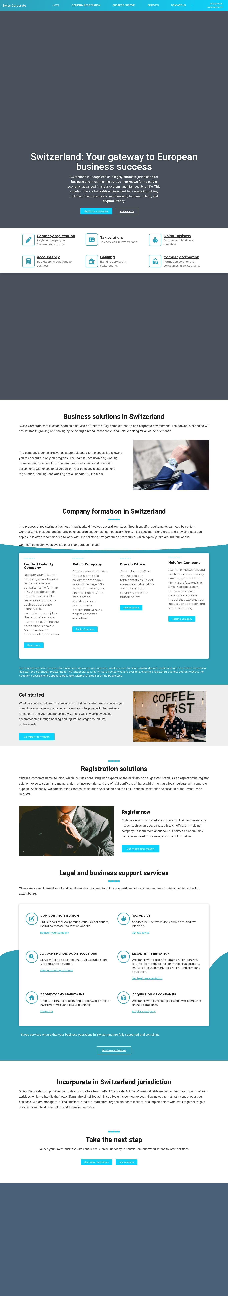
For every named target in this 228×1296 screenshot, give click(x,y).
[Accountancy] (28, 261)
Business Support (124, 5)
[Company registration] (28, 240)
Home (56, 5)
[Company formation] (155, 261)
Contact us (178, 5)
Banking (107, 257)
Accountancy (48, 257)
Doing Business (177, 236)
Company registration (56, 236)
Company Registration (86, 5)
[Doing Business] (155, 240)
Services (153, 5)
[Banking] (92, 261)
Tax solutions (112, 238)
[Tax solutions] (92, 239)
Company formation (181, 257)
